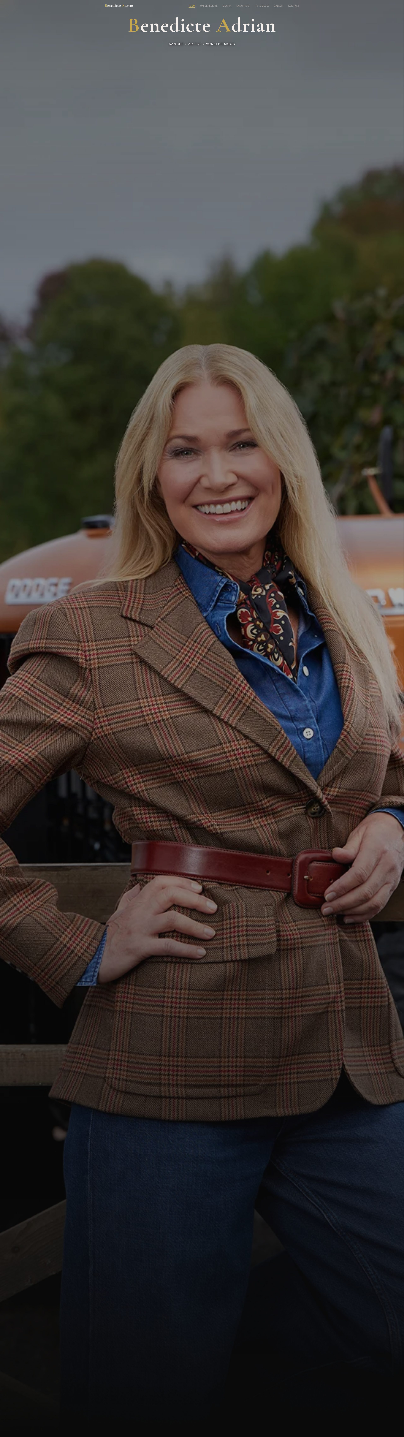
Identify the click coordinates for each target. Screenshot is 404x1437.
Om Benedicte (208, 5)
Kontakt (293, 5)
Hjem (192, 5)
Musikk (227, 5)
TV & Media (262, 5)
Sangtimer (243, 5)
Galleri (278, 5)
